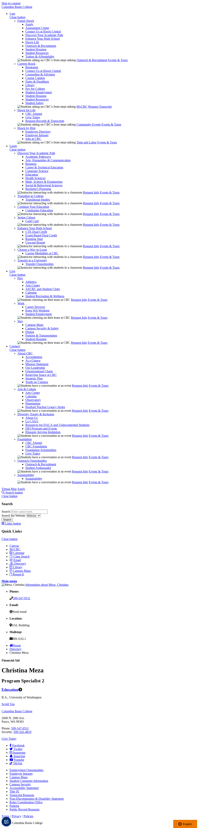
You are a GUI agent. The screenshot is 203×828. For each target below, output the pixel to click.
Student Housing (35, 49)
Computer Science (36, 171)
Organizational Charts (39, 371)
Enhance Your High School (42, 38)
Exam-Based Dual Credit (41, 235)
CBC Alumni (33, 113)
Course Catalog (35, 78)
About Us (31, 417)
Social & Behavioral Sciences (43, 185)
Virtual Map (9, 489)
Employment (26, 770)
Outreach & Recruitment (40, 45)
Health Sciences (35, 178)
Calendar (31, 292)
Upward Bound (35, 242)
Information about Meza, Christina (46, 584)
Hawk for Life (26, 110)
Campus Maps (34, 324)
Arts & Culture (26, 389)
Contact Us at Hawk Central (43, 31)
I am (12, 13)
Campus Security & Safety (42, 328)
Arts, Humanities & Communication (48, 160)
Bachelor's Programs (38, 189)
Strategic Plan (34, 378)
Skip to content (11, 3)
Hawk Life (32, 42)
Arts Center (32, 285)
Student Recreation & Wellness (44, 296)
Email (17, 560)
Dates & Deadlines (37, 81)
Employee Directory (38, 131)
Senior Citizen (26, 217)
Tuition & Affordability (39, 56)
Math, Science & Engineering (43, 181)
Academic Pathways (38, 156)
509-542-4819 (22, 732)
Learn (13, 146)
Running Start (34, 239)
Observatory (33, 400)
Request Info (91, 192)
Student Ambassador (38, 468)
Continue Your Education (33, 206)
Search (6, 511)
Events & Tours (118, 60)
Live (12, 271)
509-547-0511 (21, 598)
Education (31, 174)
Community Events (89, 124)
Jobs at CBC (33, 138)
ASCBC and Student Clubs (42, 289)
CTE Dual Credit (36, 231)
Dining (29, 332)
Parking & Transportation (41, 335)
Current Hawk (26, 63)
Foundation (24, 439)
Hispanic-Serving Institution (42, 432)
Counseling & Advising (40, 74)
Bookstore (31, 67)
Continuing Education (39, 210)
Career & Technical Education (44, 167)
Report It (18, 574)
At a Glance (32, 360)
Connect (15, 346)
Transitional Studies (37, 199)
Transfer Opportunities (39, 264)
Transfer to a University (32, 260)
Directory (20, 563)
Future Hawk (25, 20)
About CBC (25, 353)
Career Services (35, 307)
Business (30, 164)
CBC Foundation (36, 446)
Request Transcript (100, 106)
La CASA (31, 421)
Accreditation (33, 357)
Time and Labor (87, 142)
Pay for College (35, 88)
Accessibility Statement (24, 788)
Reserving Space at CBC (41, 375)
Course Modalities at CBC (41, 253)
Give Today (32, 117)
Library (30, 85)
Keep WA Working (37, 310)
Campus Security (20, 784)
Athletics (30, 282)
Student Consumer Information (29, 780)
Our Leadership (35, 367)
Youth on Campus (36, 382)
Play (20, 278)
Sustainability (25, 475)
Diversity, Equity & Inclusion (35, 414)
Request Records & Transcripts (44, 121)
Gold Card (32, 221)
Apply (29, 24)
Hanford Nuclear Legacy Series (45, 407)
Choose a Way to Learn (32, 249)
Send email (20, 611)
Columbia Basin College (17, 7)
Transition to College (30, 196)
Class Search (21, 556)
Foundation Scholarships (40, 450)
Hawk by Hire (26, 128)
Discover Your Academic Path (44, 35)
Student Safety (34, 103)
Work (20, 303)
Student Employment (38, 92)
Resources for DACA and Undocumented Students (57, 425)
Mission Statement (36, 364)
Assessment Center (37, 28)
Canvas (14, 545)
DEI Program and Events (41, 428)
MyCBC (82, 106)
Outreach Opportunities (32, 460)
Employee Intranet (36, 135)
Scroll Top (8, 704)
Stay (20, 321)
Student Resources (37, 53)
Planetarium (32, 403)
